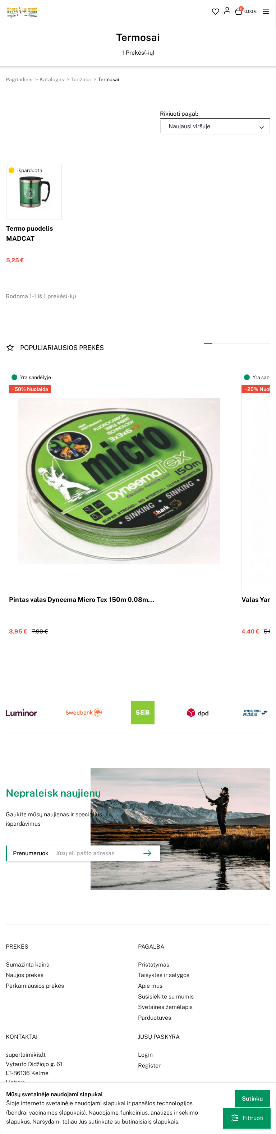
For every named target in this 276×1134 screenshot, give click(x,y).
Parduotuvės (154, 1017)
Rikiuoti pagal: (179, 113)
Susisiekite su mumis (166, 996)
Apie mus (150, 985)
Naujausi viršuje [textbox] (189, 126)
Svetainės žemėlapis (165, 1007)
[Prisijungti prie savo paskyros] (227, 11)
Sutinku (252, 1098)
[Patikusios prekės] (215, 12)
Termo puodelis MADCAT (29, 234)
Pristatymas (153, 964)
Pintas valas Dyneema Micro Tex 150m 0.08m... (81, 599)
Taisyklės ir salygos (163, 975)
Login (145, 1054)
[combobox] (215, 126)
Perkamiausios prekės (35, 985)
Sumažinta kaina (28, 964)
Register (149, 1065)
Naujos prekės (24, 975)
